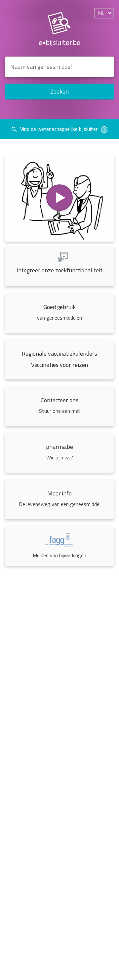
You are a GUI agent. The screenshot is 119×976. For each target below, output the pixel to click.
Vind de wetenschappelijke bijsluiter (59, 129)
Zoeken (59, 91)
